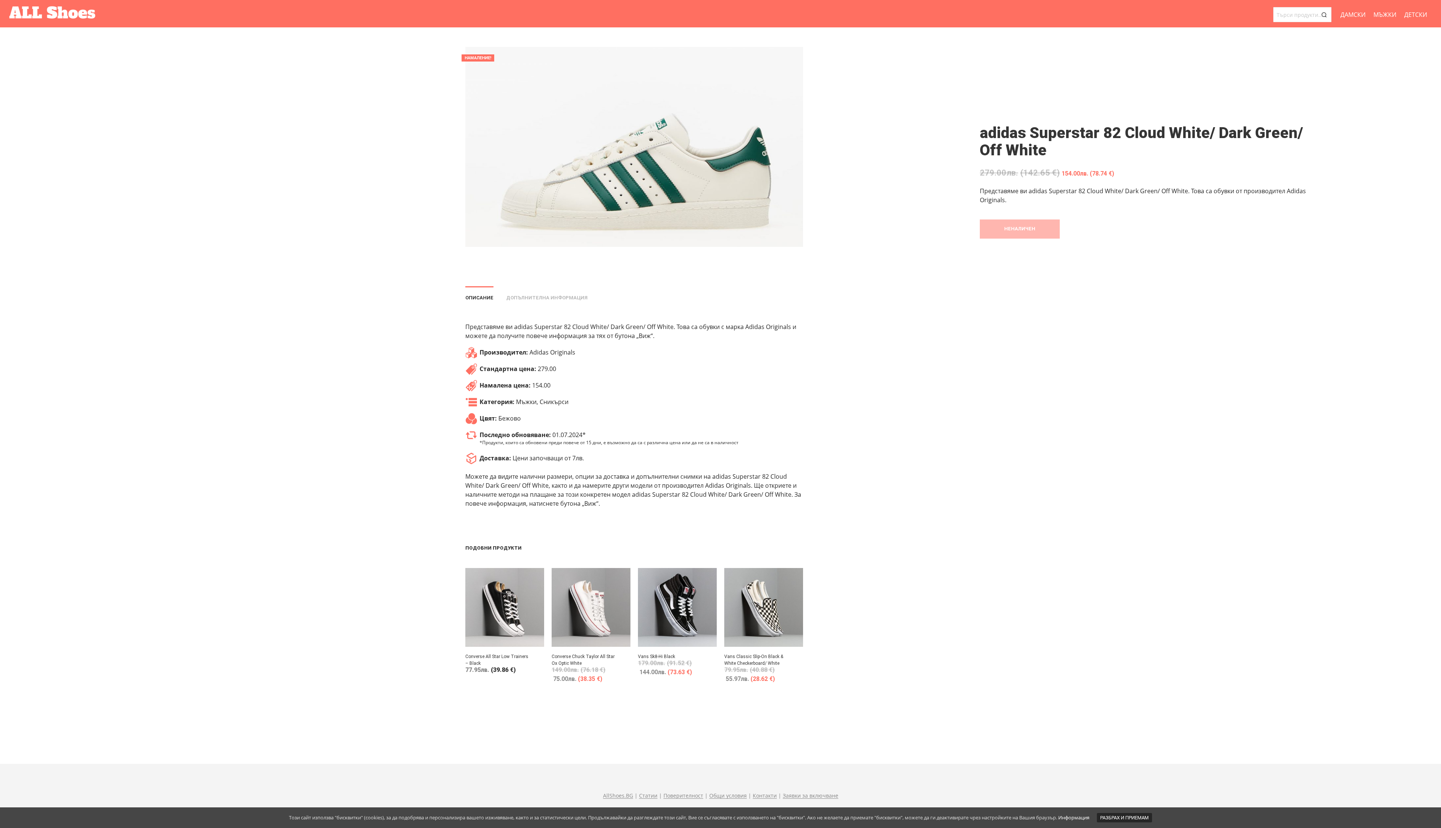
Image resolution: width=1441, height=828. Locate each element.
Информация (1073, 817)
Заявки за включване (810, 796)
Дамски (1353, 15)
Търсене (1323, 14)
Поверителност (683, 796)
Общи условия (728, 796)
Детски (1415, 15)
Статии (648, 796)
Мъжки (1384, 15)
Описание (479, 298)
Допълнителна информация (547, 298)
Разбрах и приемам (1124, 817)
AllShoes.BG (618, 796)
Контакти (765, 796)
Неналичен (1019, 228)
